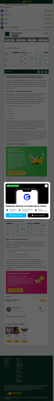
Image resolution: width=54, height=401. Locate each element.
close (46, 185)
